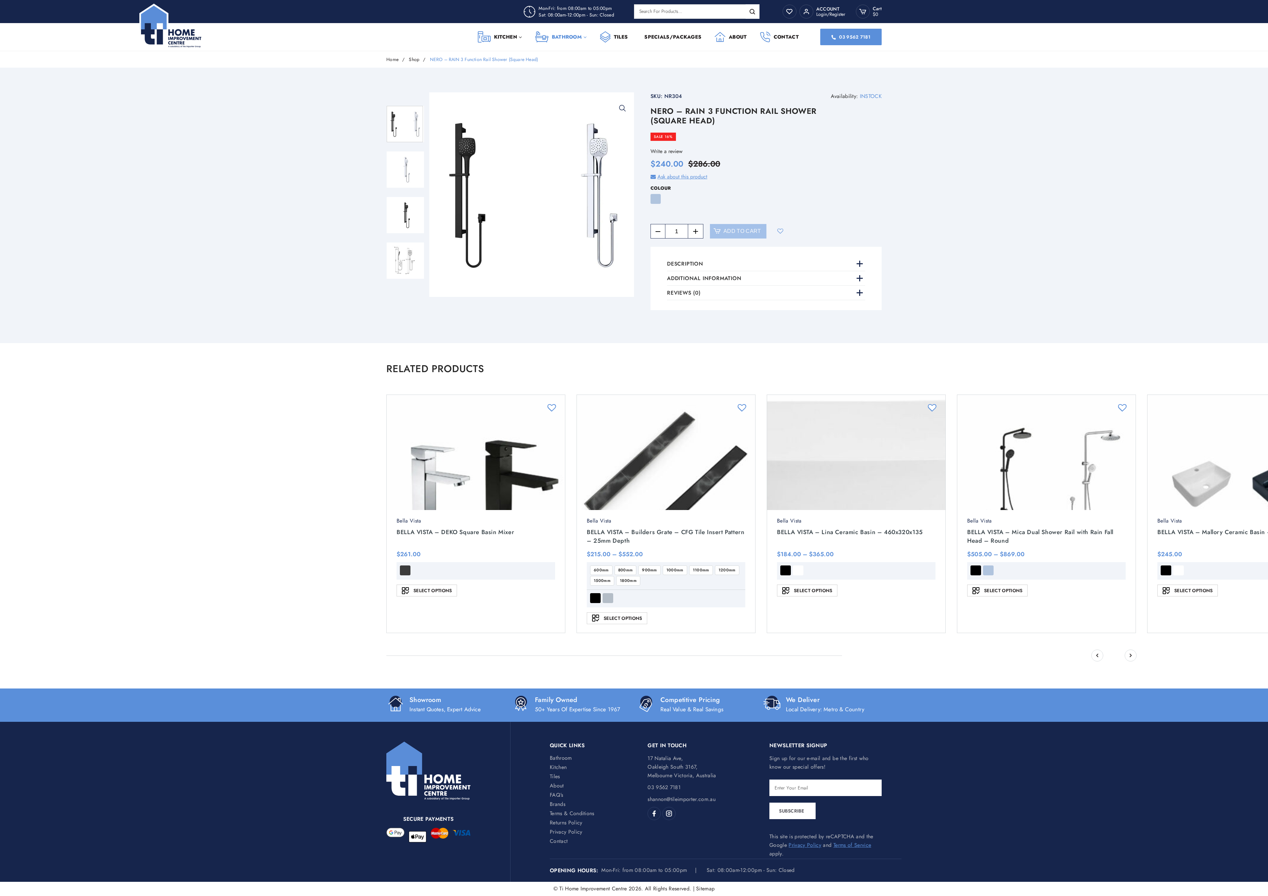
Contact (786, 37)
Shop (414, 59)
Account (827, 9)
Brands (557, 804)
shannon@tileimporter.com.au (682, 799)
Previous (1097, 655)
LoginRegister (830, 14)
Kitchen (505, 37)
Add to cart (742, 231)
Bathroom (567, 37)
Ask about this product (682, 176)
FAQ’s (556, 795)
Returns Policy (566, 822)
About (738, 37)
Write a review (667, 151)
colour (661, 188)
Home (392, 59)
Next (1131, 655)
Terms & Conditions (572, 813)
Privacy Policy (566, 832)
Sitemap (705, 888)
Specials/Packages (672, 37)
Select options (432, 590)
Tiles (621, 37)
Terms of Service (852, 845)
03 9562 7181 (854, 37)
